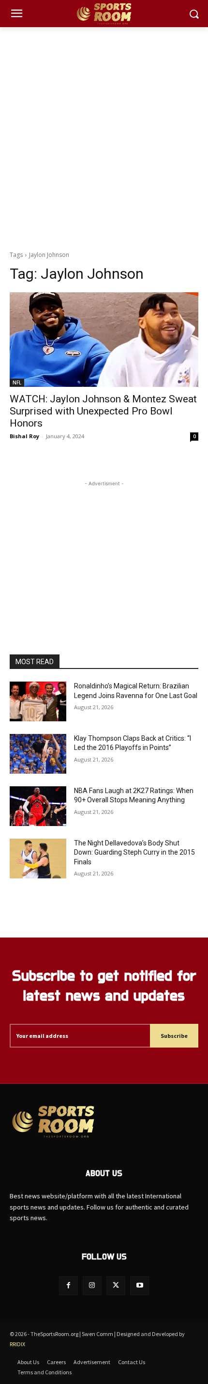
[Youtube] (139, 1285)
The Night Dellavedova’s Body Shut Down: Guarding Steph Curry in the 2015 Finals (134, 852)
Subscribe (174, 1035)
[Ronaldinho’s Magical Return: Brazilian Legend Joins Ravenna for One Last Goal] (38, 701)
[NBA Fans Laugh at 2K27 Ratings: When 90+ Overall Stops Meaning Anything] (38, 806)
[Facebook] (68, 1285)
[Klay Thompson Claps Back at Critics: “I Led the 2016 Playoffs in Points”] (38, 754)
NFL (17, 382)
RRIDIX (17, 1344)
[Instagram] (92, 1285)
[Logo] (104, 13)
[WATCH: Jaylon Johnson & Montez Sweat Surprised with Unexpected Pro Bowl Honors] (104, 339)
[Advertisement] (104, 136)
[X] (115, 1285)
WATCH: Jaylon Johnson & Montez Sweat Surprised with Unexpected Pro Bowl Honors (103, 411)
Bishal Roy (24, 436)
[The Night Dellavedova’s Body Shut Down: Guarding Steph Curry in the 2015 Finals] (38, 858)
